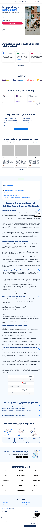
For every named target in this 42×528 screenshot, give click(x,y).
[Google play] (19, 457)
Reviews (26, 1)
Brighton (4, 29)
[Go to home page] (4, 1)
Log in (38, 1)
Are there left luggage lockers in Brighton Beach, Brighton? (13, 415)
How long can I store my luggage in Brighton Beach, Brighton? (14, 412)
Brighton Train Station (25, 502)
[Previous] (37, 104)
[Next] (39, 104)
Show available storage (12, 23)
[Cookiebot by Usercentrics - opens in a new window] (32, 517)
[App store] (25, 457)
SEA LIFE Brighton (25, 504)
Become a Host (21, 1)
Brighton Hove (5, 502)
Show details (33, 523)
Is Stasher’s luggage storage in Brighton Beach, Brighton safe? (14, 406)
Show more (19, 59)
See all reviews (20, 65)
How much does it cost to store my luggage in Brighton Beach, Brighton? (16, 410)
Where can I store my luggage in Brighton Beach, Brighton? (13, 408)
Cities (4, 508)
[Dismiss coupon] (40, 212)
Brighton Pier (4, 504)
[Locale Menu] (36, 2)
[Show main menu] (40, 2)
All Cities (16, 1)
